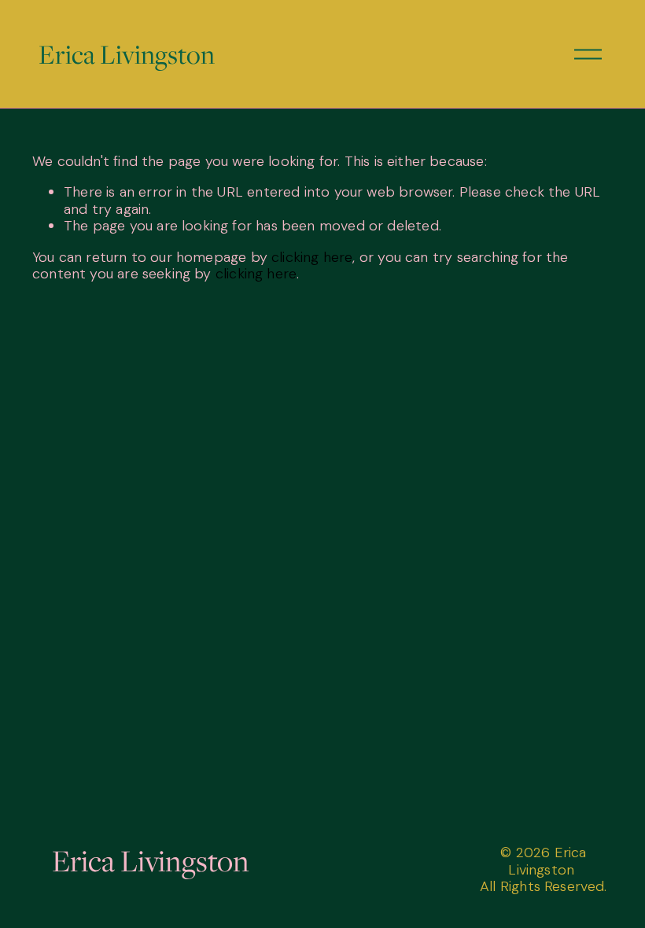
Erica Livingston (127, 54)
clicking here (311, 257)
